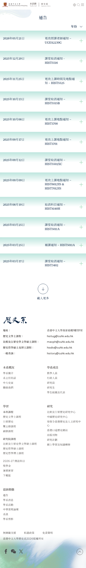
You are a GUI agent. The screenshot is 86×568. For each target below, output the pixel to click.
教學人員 (52, 373)
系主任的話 (9, 378)
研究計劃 (52, 439)
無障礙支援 (9, 532)
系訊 (5, 514)
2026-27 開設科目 (14, 461)
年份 (74, 26)
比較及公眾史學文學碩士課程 (20, 443)
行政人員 (52, 378)
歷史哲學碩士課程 (13, 448)
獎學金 (7, 465)
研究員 (51, 382)
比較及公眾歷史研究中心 (61, 412)
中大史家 (8, 382)
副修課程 (8, 431)
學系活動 (8, 504)
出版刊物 (52, 435)
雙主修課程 (9, 426)
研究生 (51, 387)
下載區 (7, 475)
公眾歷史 (8, 421)
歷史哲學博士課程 (13, 453)
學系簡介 (8, 373)
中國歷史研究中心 (57, 416)
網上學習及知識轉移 (58, 444)
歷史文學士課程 (12, 416)
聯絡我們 (8, 387)
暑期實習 (8, 470)
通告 (5, 495)
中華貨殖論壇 (11, 509)
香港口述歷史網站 (57, 430)
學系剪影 (8, 519)
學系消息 (8, 500)
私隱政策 (29, 532)
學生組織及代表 (56, 392)
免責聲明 (47, 532)
